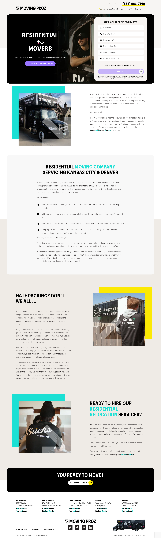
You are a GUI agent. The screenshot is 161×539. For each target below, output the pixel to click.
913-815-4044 (74, 508)
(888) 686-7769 (134, 4)
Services (101, 9)
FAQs (131, 9)
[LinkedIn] (90, 527)
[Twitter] (70, 527)
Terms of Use (129, 535)
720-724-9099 (101, 508)
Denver (108, 130)
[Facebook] (77, 527)
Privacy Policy (118, 535)
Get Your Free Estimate (113, 4)
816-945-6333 (21, 508)
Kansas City (95, 130)
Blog (136, 9)
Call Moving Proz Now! (42, 64)
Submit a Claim (140, 535)
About (142, 9)
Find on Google (21, 511)
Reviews (123, 9)
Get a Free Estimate (78, 483)
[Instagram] (84, 527)
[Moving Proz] (31, 8)
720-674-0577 (128, 508)
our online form (127, 455)
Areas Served (112, 9)
